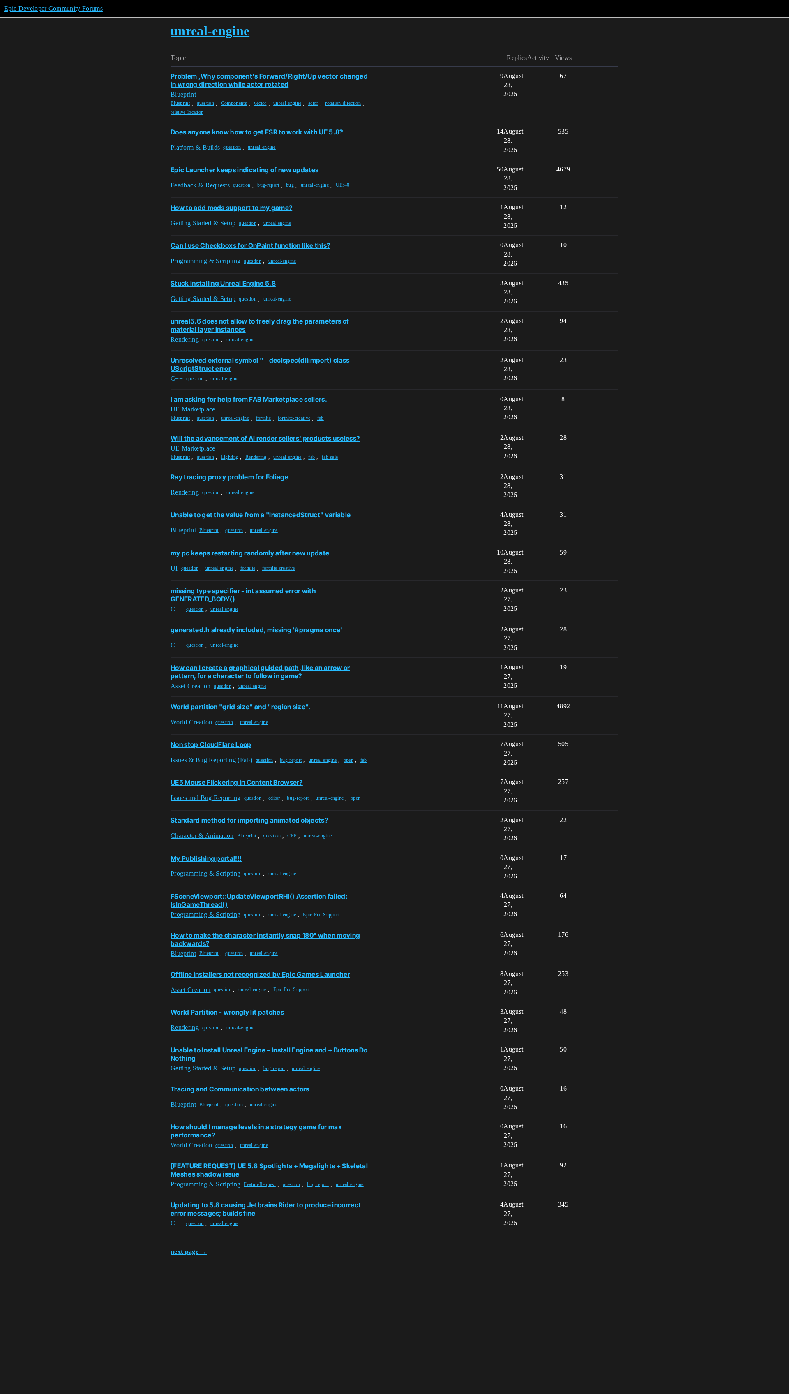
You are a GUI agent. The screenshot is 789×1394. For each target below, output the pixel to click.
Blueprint (180, 103)
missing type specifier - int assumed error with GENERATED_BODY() (243, 595)
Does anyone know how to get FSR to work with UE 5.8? (257, 132)
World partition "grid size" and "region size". (241, 707)
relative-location (187, 112)
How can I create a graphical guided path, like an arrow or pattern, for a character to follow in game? (260, 671)
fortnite (263, 418)
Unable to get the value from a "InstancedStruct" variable (261, 515)
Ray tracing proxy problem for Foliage (229, 477)
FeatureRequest (259, 1184)
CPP (292, 836)
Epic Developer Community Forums (53, 8)
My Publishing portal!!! (206, 858)
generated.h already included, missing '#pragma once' (257, 630)
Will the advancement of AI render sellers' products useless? (265, 438)
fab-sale (330, 457)
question (206, 103)
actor (313, 103)
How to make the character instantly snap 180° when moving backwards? (265, 939)
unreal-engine (287, 103)
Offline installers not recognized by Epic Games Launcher (260, 974)
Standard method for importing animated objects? (249, 820)
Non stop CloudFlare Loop (211, 744)
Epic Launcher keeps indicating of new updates (244, 170)
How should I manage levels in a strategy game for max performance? (256, 1131)
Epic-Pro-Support (321, 915)
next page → (189, 1251)
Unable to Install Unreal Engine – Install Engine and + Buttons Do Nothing (269, 1054)
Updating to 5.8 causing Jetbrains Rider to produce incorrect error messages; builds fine (266, 1209)
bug (290, 185)
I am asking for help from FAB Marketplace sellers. (249, 399)
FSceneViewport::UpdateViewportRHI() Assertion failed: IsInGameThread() (259, 900)
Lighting (230, 457)
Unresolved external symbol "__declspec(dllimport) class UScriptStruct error (260, 364)
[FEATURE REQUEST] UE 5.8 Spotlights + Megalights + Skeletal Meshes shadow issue (269, 1170)
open (348, 760)
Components (234, 103)
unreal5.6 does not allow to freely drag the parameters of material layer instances (260, 325)
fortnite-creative (294, 418)
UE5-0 (343, 185)
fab (320, 418)
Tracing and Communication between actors (240, 1089)
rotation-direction (343, 103)
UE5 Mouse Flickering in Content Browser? (237, 782)
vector (260, 103)
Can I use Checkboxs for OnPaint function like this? (250, 245)
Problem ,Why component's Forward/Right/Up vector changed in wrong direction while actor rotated (269, 80)
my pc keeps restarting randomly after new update (250, 553)
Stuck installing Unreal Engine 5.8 (223, 283)
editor (274, 798)
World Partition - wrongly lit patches (227, 1012)
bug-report (268, 185)
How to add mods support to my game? (231, 207)
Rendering (256, 457)
